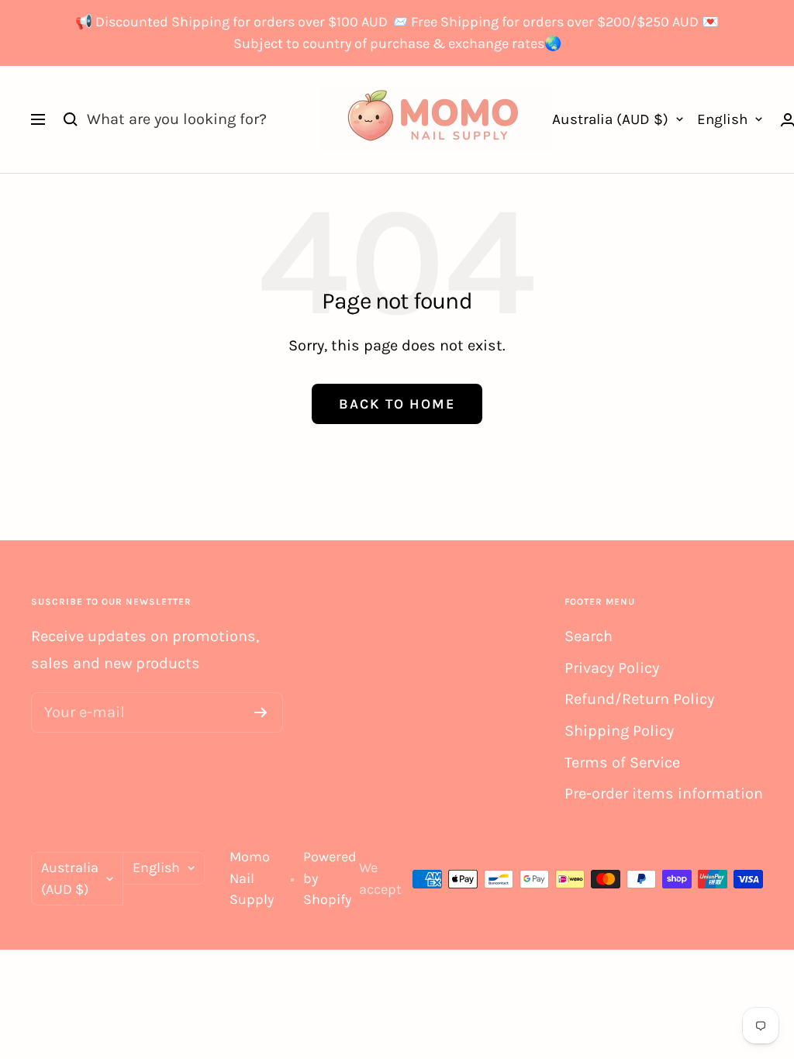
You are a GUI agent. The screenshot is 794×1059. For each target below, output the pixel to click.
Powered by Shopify (330, 878)
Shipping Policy (619, 731)
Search (588, 636)
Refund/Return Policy (639, 699)
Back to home (397, 403)
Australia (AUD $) (610, 119)
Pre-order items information (663, 793)
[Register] (261, 712)
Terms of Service (622, 762)
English (722, 119)
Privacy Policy (611, 668)
